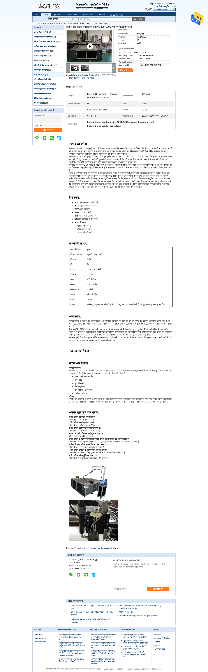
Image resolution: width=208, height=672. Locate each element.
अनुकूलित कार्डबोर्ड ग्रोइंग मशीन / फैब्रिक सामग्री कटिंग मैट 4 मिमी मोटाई (135, 642)
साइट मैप (157, 645)
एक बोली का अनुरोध (162, 6)
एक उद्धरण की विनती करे (162, 638)
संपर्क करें (102, 15)
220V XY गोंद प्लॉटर (126, 612)
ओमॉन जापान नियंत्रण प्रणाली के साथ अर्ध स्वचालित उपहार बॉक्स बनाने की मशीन (103, 645)
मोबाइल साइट (160, 649)
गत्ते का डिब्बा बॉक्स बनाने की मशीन (45, 42)
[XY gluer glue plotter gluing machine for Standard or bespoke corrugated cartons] (91, 51)
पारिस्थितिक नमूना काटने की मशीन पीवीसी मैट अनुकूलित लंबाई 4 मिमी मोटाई (134, 654)
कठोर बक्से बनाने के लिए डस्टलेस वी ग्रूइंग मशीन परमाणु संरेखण (134, 647)
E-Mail (157, 642)
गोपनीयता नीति (51, 669)
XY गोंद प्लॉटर (39, 103)
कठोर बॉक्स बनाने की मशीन (43, 37)
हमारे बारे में (57, 15)
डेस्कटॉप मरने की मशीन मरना (110, 548)
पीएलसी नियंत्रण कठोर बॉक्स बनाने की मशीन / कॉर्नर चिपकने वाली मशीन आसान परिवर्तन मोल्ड (103, 637)
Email (173, 6)
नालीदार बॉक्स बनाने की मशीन (44, 46)
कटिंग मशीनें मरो (50, 24)
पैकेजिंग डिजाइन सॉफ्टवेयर (42, 98)
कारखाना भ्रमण (72, 15)
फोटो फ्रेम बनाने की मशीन (42, 79)
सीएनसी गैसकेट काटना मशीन (43, 65)
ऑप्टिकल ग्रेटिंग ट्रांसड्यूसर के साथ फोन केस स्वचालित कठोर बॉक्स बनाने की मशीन (103, 661)
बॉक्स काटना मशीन (40, 60)
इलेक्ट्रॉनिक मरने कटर (77, 548)
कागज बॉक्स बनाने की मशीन (43, 32)
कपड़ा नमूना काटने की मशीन (43, 89)
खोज (140, 19)
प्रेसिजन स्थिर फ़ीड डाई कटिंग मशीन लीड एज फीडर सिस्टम (138, 616)
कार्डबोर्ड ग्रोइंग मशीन (41, 56)
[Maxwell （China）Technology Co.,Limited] (54, 4)
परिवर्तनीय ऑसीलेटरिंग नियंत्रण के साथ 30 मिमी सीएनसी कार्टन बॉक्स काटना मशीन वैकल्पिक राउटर (72, 653)
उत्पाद (40, 24)
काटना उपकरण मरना (93, 548)
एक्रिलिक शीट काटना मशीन (43, 84)
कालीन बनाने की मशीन (41, 51)
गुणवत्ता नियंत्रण (87, 15)
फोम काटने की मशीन (41, 70)
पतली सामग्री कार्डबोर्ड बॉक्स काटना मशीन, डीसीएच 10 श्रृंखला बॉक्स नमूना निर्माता (72, 645)
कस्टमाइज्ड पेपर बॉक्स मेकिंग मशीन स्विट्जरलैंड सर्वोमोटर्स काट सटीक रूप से (71, 637)
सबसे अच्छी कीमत (88, 78)
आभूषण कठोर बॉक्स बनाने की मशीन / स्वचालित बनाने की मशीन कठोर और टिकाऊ (103, 653)
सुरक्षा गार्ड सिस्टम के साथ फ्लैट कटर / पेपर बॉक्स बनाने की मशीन (71, 660)
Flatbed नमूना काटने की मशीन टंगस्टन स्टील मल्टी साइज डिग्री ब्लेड (135, 636)
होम (35, 24)
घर (37, 15)
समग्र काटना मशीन (40, 93)
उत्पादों (46, 15)
